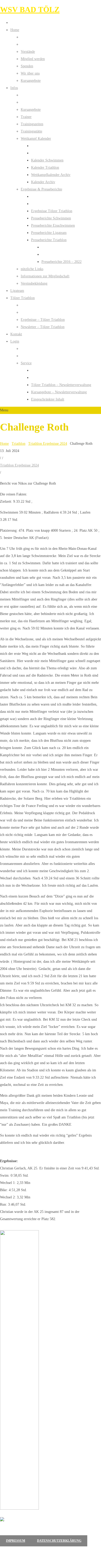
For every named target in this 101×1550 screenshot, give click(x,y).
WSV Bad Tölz (30, 9)
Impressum (15, 1540)
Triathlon (18, 444)
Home (4, 444)
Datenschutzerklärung (59, 1540)
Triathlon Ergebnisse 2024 (47, 444)
